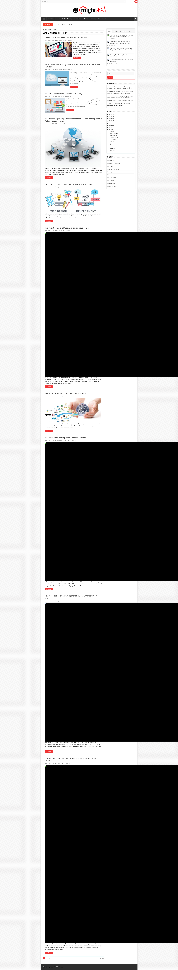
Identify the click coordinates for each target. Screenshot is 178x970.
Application (50, 18)
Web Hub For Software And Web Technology (63, 94)
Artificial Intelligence (114, 163)
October (112, 135)
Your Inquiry (45, 1)
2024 (110, 118)
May (111, 146)
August (112, 139)
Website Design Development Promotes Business (65, 438)
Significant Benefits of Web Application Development (67, 228)
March (112, 150)
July (111, 141)
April (111, 148)
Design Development (61, 187)
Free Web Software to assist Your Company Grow (65, 393)
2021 (110, 125)
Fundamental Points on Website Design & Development (68, 184)
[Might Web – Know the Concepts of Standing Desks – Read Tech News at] (89, 9)
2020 (110, 127)
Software (85, 18)
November (113, 133)
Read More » (77, 57)
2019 (110, 129)
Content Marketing (67, 18)
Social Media (77, 18)
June (111, 144)
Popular (116, 31)
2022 (110, 123)
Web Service (101, 18)
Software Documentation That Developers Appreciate (67, 24)
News (110, 175)
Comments (123, 31)
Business (58, 18)
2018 (49, 29)
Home (44, 18)
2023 (110, 121)
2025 (110, 116)
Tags (129, 31)
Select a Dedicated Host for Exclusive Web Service (66, 37)
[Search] (136, 1)
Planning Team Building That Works (119, 55)
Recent (110, 31)
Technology (93, 18)
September (113, 137)
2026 (110, 114)
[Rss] (125, 2)
